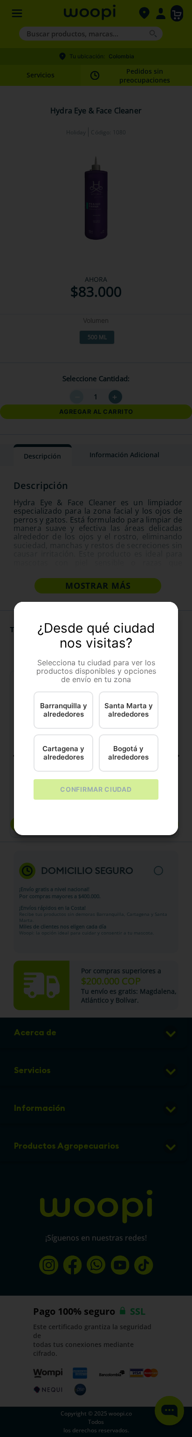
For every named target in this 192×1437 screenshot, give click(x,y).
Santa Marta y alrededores (128, 709)
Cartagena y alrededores (63, 752)
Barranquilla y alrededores (63, 709)
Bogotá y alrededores (128, 752)
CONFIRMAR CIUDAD (95, 789)
